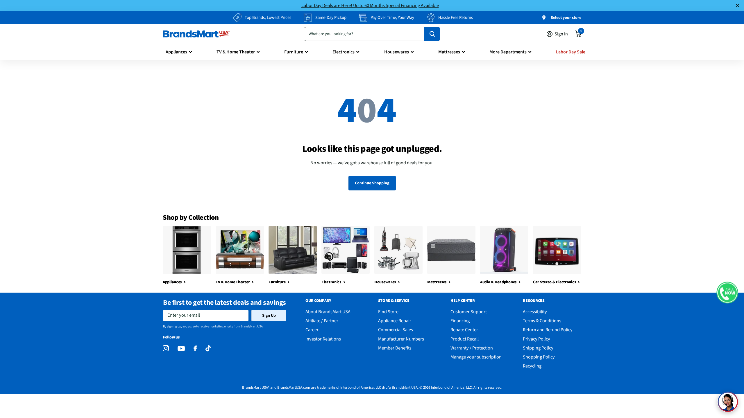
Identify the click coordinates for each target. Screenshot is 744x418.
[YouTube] (181, 348)
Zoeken (432, 34)
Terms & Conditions (542, 320)
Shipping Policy (538, 348)
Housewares (396, 52)
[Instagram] (166, 348)
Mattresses (449, 52)
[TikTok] (208, 348)
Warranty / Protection (471, 348)
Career (312, 329)
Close (737, 5)
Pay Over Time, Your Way (392, 18)
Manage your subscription (476, 357)
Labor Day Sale (570, 52)
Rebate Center (464, 329)
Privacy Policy (536, 339)
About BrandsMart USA (327, 311)
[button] (727, 293)
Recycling (532, 366)
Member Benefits (395, 348)
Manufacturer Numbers (401, 339)
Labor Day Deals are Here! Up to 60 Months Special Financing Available (370, 5)
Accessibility (535, 311)
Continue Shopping (372, 183)
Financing (460, 320)
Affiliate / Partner (321, 320)
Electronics (343, 52)
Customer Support (468, 311)
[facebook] (195, 348)
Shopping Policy (539, 357)
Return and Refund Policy (548, 329)
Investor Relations (323, 339)
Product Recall (464, 339)
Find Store (388, 311)
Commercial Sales (395, 329)
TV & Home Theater (236, 52)
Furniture (293, 52)
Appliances (176, 52)
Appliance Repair (394, 320)
